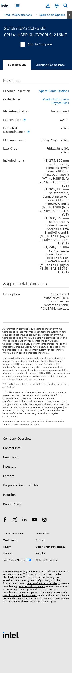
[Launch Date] (24, 119)
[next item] (69, 15)
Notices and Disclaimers (32, 586)
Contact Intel (12, 448)
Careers (8, 476)
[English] (57, 5)
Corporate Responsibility (21, 485)
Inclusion (9, 495)
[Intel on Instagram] (44, 520)
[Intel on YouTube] (34, 520)
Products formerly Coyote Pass (56, 101)
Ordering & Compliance (50, 65)
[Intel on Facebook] (4, 520)
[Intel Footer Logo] (11, 635)
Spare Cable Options (54, 91)
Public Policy (12, 504)
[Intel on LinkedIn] (24, 520)
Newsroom (10, 457)
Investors (9, 467)
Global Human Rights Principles (20, 595)
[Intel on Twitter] (14, 520)
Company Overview (17, 439)
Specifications (17, 65)
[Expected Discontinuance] (28, 131)
